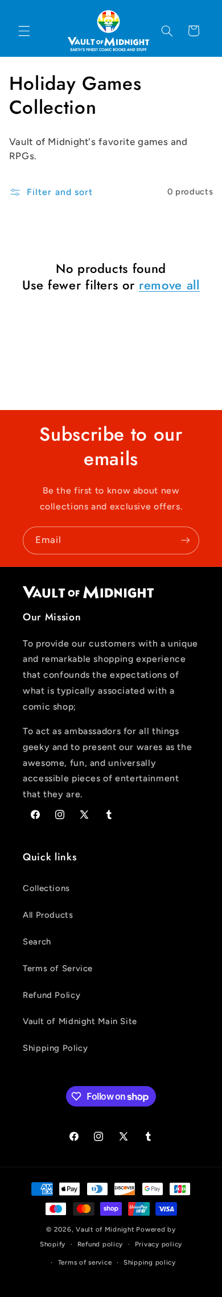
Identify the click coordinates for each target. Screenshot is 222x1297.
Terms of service (85, 1262)
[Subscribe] (185, 540)
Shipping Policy (55, 1048)
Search (37, 942)
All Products (48, 915)
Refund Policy (51, 995)
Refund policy (100, 1244)
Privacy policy (158, 1244)
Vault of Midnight (105, 1229)
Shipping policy (150, 1262)
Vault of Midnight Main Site (80, 1021)
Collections (46, 888)
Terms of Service (58, 968)
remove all (169, 285)
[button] (24, 31)
